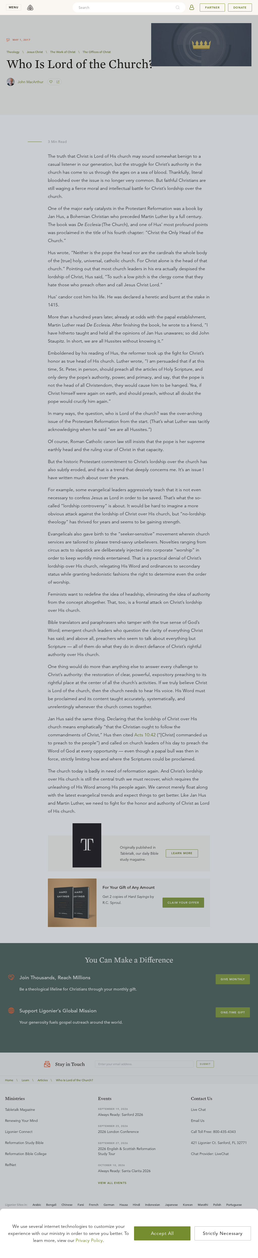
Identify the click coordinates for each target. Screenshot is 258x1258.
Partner (212, 7)
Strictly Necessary (223, 1233)
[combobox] (122, 8)
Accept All (162, 1233)
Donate (240, 7)
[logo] (30, 8)
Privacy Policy (89, 1240)
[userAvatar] (192, 8)
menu (13, 7)
